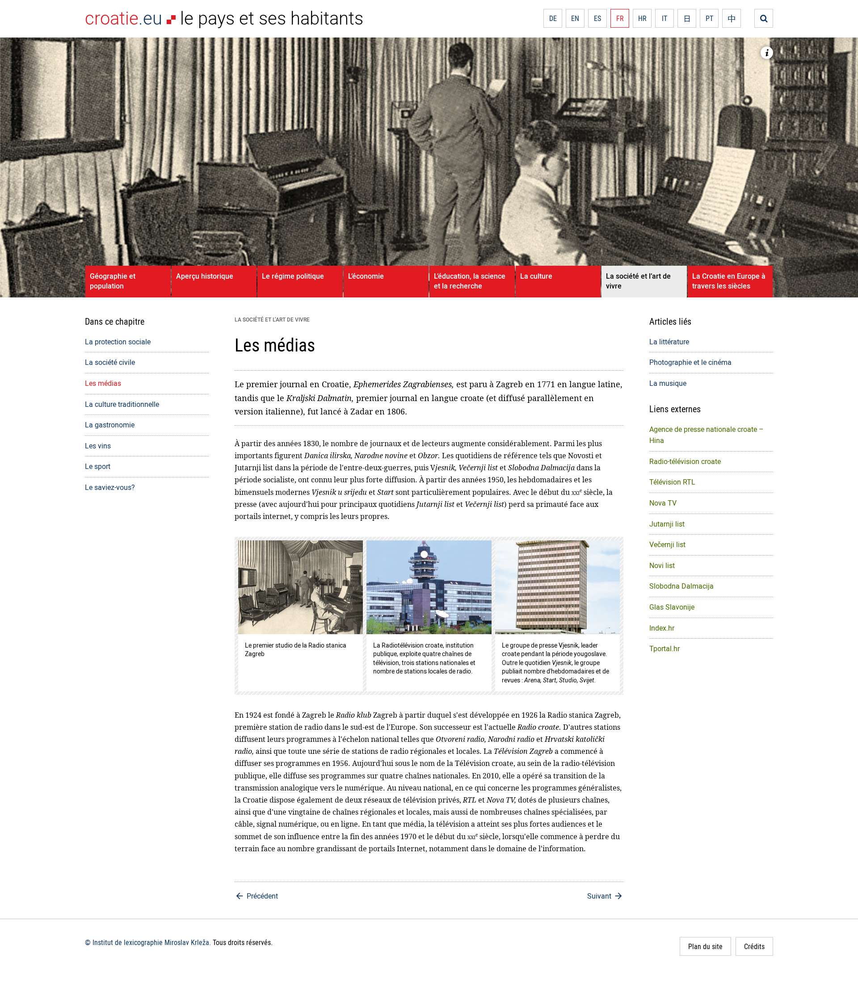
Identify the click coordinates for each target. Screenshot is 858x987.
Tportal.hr (664, 648)
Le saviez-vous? (110, 487)
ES (597, 18)
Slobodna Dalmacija (681, 586)
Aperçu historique (204, 276)
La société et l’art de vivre (638, 281)
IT (664, 18)
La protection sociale (118, 342)
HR (642, 18)
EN (575, 18)
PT (709, 18)
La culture (536, 276)
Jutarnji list (667, 524)
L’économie (366, 276)
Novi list (662, 565)
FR (620, 18)
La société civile (110, 362)
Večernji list (667, 544)
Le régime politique (293, 276)
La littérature (669, 342)
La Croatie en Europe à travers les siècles (728, 281)
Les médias (103, 383)
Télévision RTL (672, 482)
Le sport (97, 466)
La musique (667, 383)
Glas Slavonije (671, 607)
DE (553, 18)
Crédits (754, 946)
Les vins (98, 446)
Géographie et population (112, 281)
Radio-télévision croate (685, 461)
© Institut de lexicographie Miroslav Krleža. (148, 942)
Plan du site (705, 946)
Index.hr (661, 628)
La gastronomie (110, 425)
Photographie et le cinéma (690, 362)
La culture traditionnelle (122, 404)
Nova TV (663, 503)
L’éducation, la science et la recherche (469, 281)
